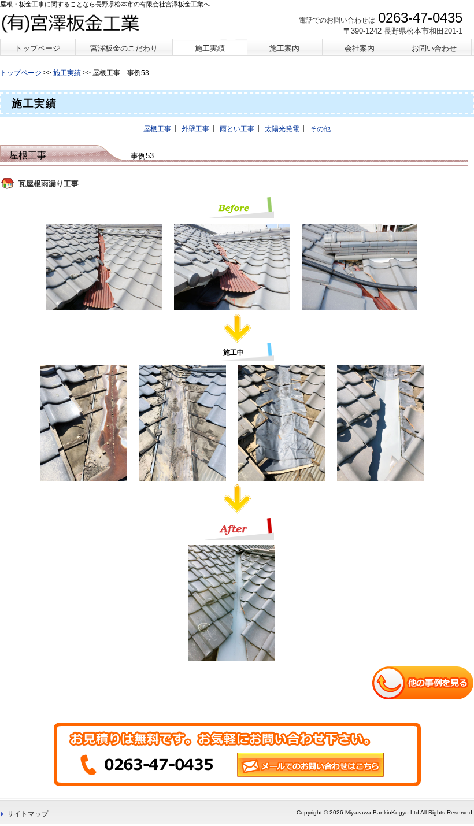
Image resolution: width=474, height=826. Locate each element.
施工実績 (67, 73)
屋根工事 (157, 129)
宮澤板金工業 (73, 22)
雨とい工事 (237, 129)
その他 (320, 129)
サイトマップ (28, 814)
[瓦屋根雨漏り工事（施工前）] (107, 266)
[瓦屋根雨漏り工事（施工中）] (86, 422)
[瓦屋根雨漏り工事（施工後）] (234, 602)
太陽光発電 (282, 129)
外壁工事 (195, 129)
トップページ (21, 73)
